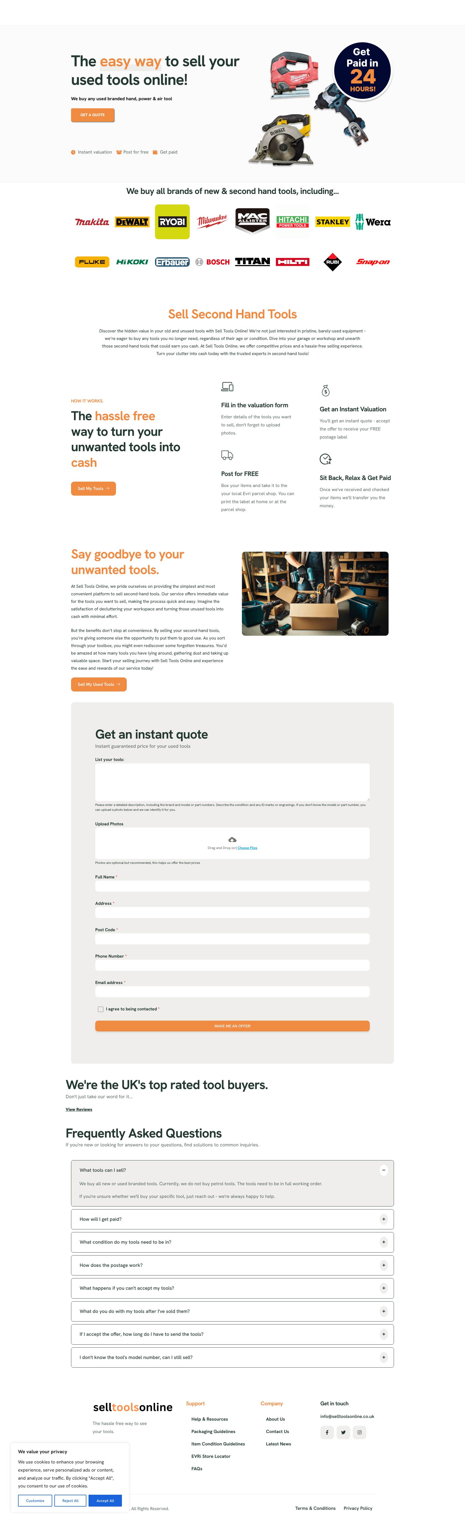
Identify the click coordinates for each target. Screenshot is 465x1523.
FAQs (197, 1469)
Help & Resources (210, 1419)
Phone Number (111, 956)
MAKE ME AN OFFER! (232, 1026)
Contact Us (277, 1432)
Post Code (106, 930)
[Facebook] (327, 1432)
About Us (275, 1419)
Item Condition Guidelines (218, 1444)
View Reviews (79, 1109)
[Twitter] (343, 1432)
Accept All (105, 1500)
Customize (35, 1500)
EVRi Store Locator (211, 1456)
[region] (70, 1477)
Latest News (278, 1444)
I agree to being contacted (133, 1009)
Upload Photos (109, 824)
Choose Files (247, 848)
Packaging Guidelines (213, 1432)
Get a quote (92, 115)
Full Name (106, 877)
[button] (232, 1170)
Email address (110, 982)
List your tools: (109, 759)
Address (104, 903)
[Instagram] (359, 1432)
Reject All (70, 1500)
